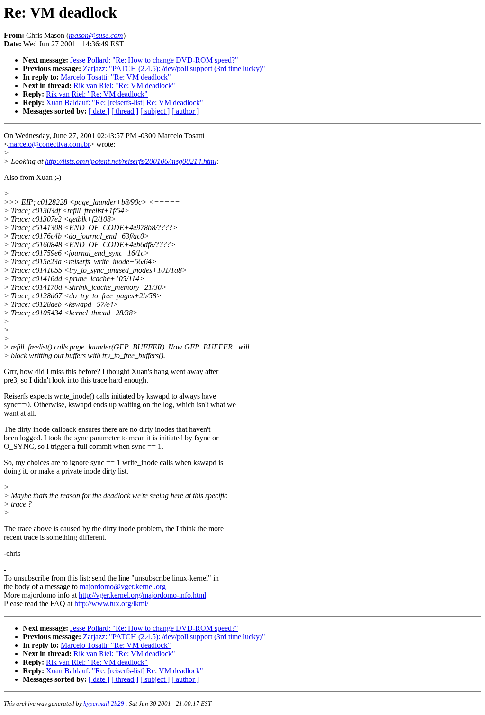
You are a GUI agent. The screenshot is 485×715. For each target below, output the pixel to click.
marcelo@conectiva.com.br (49, 144)
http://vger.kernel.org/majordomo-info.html (142, 595)
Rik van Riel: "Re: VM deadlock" (124, 85)
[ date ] (99, 111)
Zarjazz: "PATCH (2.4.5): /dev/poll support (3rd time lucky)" (174, 68)
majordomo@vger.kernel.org (123, 586)
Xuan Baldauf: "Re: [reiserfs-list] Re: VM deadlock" (124, 102)
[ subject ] (155, 111)
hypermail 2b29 (103, 703)
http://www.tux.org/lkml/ (111, 603)
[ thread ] (124, 111)
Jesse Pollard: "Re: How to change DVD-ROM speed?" (154, 60)
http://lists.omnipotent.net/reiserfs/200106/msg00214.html (130, 161)
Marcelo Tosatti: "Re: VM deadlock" (116, 77)
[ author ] (185, 111)
